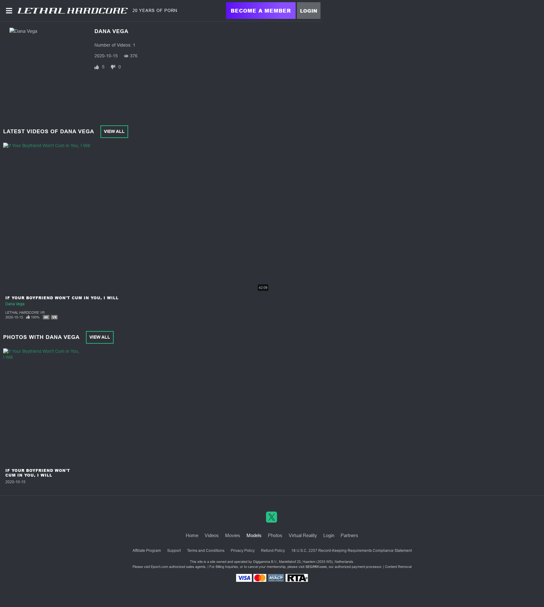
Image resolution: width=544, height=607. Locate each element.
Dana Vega (15, 304)
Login (308, 10)
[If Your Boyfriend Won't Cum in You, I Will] (42, 407)
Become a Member (261, 10)
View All (114, 131)
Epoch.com (159, 567)
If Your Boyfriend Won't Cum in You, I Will (62, 298)
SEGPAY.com (316, 567)
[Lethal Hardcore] (73, 10)
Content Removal (398, 567)
